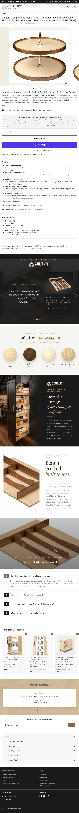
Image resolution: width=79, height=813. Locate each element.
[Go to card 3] (38, 319)
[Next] (75, 294)
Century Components (10, 24)
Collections (18, 629)
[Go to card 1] (34, 319)
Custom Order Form (9, 774)
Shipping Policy (45, 786)
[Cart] (72, 7)
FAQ (3, 780)
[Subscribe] (71, 725)
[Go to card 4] (41, 319)
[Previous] (3, 294)
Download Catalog (8, 777)
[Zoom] (66, 83)
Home (4, 13)
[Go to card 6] (44, 319)
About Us (43, 774)
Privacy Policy (44, 780)
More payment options (39, 150)
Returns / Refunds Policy (48, 783)
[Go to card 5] (43, 319)
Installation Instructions (10, 783)
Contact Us (43, 777)
